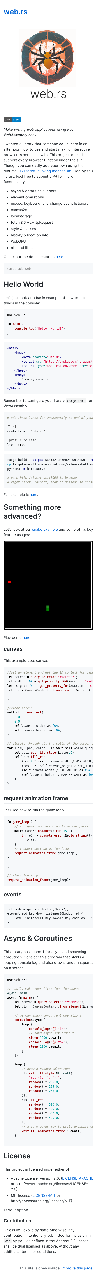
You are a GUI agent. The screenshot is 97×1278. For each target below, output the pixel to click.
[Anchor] (25, 648)
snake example (45, 529)
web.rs (16, 11)
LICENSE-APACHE (77, 1178)
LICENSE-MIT (43, 1195)
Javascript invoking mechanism (44, 171)
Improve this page (77, 1268)
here (59, 256)
